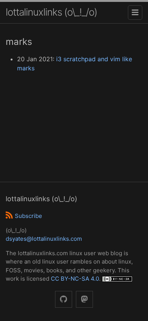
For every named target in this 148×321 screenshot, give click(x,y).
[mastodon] (84, 299)
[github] (63, 299)
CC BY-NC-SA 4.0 (75, 278)
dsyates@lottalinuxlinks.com (44, 238)
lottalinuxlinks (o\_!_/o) (51, 12)
